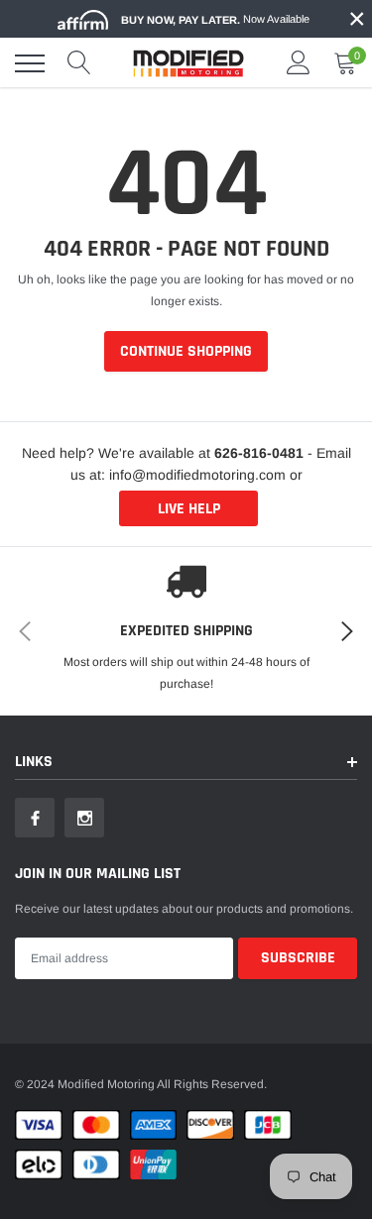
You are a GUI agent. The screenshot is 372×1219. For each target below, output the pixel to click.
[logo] (188, 63)
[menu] (30, 63)
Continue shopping (186, 351)
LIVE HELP (189, 509)
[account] (298, 63)
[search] (79, 63)
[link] (35, 817)
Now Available (215, 19)
